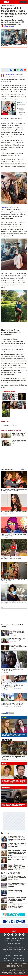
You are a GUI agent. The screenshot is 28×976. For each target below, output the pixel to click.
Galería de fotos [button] (8, 26)
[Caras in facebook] (8, 934)
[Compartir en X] (15, 70)
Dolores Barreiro (5, 425)
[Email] (25, 70)
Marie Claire (21, 938)
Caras (15, 947)
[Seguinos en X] (12, 934)
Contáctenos (7, 958)
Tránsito (21, 960)
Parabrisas (20, 941)
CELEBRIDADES (4, 5)
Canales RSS (8, 956)
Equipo (22, 958)
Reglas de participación (10, 960)
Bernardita (15, 425)
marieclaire (14, 740)
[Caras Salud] (14, 916)
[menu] (2, 2)
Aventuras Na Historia (9, 949)
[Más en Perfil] (10, 713)
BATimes (17, 943)
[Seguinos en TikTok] (16, 934)
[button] (14, 38)
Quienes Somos (18, 956)
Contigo (21, 947)
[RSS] (20, 934)
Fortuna (7, 941)
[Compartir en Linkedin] (21, 70)
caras (14, 764)
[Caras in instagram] (5, 934)
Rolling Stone (21, 949)
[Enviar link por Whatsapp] (18, 70)
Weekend (13, 941)
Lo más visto (6, 833)
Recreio (15, 952)
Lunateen (11, 943)
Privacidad (16, 958)
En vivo (24, 2)
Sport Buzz (8, 952)
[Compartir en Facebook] (11, 70)
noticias (14, 717)
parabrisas (14, 788)
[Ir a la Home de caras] (6, 2)
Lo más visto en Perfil (10, 873)
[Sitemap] (23, 934)
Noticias (14, 938)
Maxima (21, 952)
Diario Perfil (7, 938)
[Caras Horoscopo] (14, 923)
